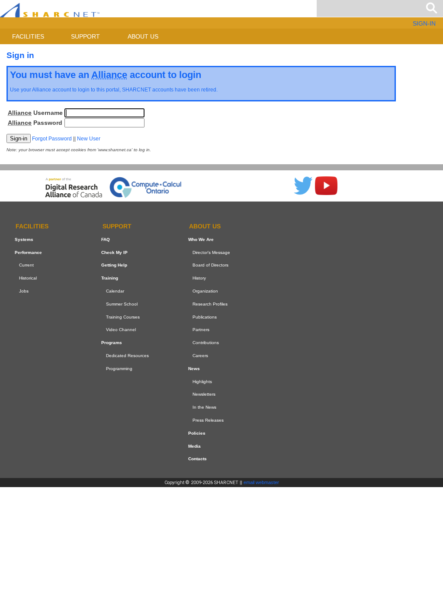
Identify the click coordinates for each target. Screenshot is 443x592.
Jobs (24, 291)
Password (35, 122)
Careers (200, 355)
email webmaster (261, 482)
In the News (204, 407)
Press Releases (208, 420)
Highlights (202, 381)
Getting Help (114, 265)
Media (194, 446)
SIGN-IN (424, 23)
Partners (201, 329)
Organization (205, 291)
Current (26, 265)
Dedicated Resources (127, 355)
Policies (196, 433)
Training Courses (123, 317)
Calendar (115, 291)
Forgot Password (52, 139)
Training (109, 278)
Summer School (122, 304)
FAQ (105, 239)
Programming (119, 368)
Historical (28, 278)
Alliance (41, 90)
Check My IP (114, 252)
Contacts (197, 458)
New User (88, 139)
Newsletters (204, 394)
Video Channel (121, 329)
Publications (205, 317)
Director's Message (211, 252)
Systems (24, 239)
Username (35, 112)
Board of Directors (210, 265)
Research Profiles (210, 304)
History (199, 278)
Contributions (206, 342)
